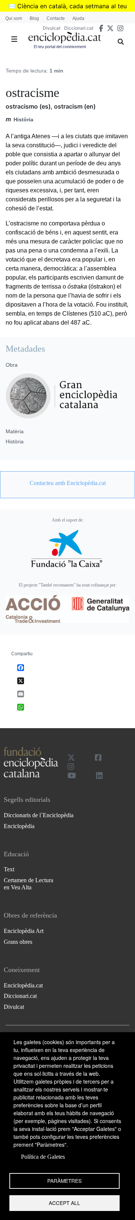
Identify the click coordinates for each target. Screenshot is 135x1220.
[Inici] (64, 38)
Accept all (64, 1202)
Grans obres (18, 942)
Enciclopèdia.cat (23, 985)
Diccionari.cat (78, 28)
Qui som (13, 18)
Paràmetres (64, 1180)
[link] (67, 483)
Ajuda (78, 18)
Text (9, 869)
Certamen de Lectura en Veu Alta (28, 883)
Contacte (55, 18)
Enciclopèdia (19, 826)
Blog (34, 18)
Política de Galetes (43, 1156)
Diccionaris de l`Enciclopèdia (39, 815)
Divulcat (51, 28)
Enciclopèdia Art (24, 931)
